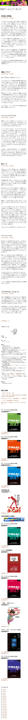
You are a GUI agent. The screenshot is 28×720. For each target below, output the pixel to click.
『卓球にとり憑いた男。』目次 (7, 393)
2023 (4, 693)
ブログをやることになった (10, 292)
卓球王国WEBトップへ (5, 320)
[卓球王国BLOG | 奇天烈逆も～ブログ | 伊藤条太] (14, 3)
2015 (4, 704)
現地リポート (12, 365)
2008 (5, 716)
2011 (5, 711)
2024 (4, 691)
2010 (5, 712)
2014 (5, 706)
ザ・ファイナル (21, 365)
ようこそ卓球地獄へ (10, 373)
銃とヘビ (4, 164)
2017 (4, 701)
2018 (4, 699)
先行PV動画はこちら (5, 458)
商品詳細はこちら (5, 433)
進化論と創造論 (6, 16)
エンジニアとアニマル (8, 116)
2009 (5, 714)
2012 (5, 709)
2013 (5, 707)
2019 (4, 697)
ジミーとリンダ (6, 235)
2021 (4, 694)
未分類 (12, 18)
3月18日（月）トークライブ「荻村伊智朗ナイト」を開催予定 (13, 398)
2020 (4, 696)
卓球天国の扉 (18, 373)
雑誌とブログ (5, 72)
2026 (4, 689)
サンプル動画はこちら (5, 432)
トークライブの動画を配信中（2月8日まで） (10, 400)
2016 (4, 702)
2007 (5, 717)
